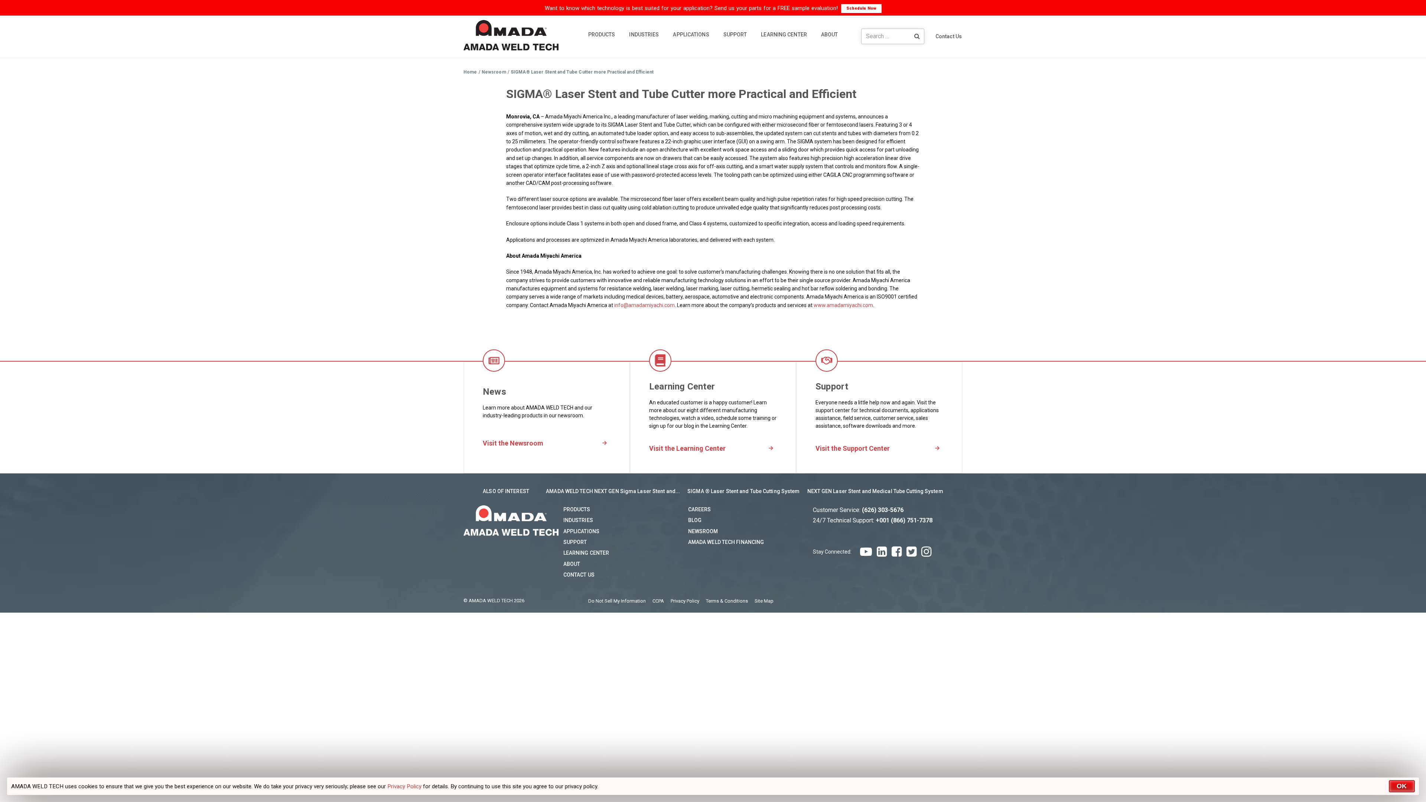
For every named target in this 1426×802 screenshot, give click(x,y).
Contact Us (948, 36)
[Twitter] (911, 552)
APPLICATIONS (691, 35)
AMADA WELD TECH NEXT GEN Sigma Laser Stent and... (613, 491)
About (571, 564)
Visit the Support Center (852, 448)
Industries (578, 520)
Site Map (764, 601)
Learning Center (586, 553)
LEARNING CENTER (784, 35)
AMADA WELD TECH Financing (726, 542)
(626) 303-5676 (883, 510)
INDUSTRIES (644, 35)
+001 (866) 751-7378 (904, 520)
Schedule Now (861, 8)
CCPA (658, 601)
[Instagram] (926, 552)
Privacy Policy (685, 601)
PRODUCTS (601, 35)
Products (576, 509)
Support (575, 542)
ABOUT (829, 35)
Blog (694, 520)
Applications (581, 531)
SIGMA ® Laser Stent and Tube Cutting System (743, 491)
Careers (699, 509)
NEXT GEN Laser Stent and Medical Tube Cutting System (875, 491)
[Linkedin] (882, 552)
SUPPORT (735, 35)
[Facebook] (897, 552)
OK (1402, 786)
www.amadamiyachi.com (843, 305)
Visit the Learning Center (687, 448)
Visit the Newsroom (513, 443)
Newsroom (703, 531)
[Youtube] (866, 552)
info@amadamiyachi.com (644, 305)
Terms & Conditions (727, 601)
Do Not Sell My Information (617, 601)
